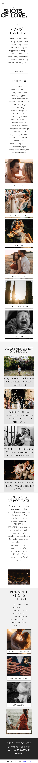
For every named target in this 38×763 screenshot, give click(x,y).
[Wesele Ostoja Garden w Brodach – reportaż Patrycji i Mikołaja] (19, 399)
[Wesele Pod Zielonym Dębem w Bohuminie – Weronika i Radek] (19, 436)
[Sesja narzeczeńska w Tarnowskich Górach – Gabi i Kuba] (19, 366)
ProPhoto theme (27, 761)
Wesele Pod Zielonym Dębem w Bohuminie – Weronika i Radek (19, 452)
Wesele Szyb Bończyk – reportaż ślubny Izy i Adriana (19, 485)
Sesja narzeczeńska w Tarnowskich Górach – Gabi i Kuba (19, 381)
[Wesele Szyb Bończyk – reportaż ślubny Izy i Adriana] (19, 470)
